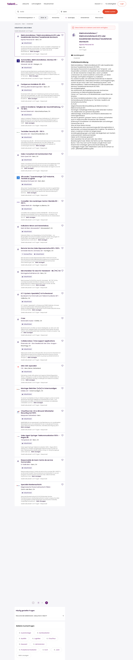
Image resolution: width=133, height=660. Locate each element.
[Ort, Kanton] (78, 12)
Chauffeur (52, 638)
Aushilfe (23, 638)
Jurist (57, 650)
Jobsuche (18, 23)
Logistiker (37, 638)
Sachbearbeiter (44, 633)
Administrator (39, 644)
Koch (46, 650)
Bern (23, 23)
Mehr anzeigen (34, 51)
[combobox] (38, 12)
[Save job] (62, 35)
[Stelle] (36, 12)
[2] (46, 602)
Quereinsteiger (26, 633)
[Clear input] (99, 12)
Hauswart (24, 644)
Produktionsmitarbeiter (29, 650)
